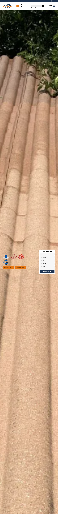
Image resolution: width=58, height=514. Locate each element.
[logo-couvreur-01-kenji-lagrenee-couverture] (8, 6)
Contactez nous (20, 267)
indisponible (23, 5)
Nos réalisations (8, 267)
